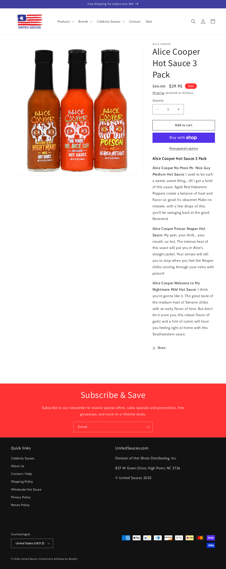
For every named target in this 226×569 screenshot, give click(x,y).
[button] (65, 21)
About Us (17, 466)
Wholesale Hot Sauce (26, 489)
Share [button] (162, 348)
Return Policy (20, 505)
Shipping (158, 92)
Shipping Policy (22, 481)
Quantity (158, 100)
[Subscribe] (148, 427)
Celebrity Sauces (23, 458)
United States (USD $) (30, 543)
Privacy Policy (20, 497)
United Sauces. (30, 558)
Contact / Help (21, 474)
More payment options (183, 148)
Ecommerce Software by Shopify (58, 558)
